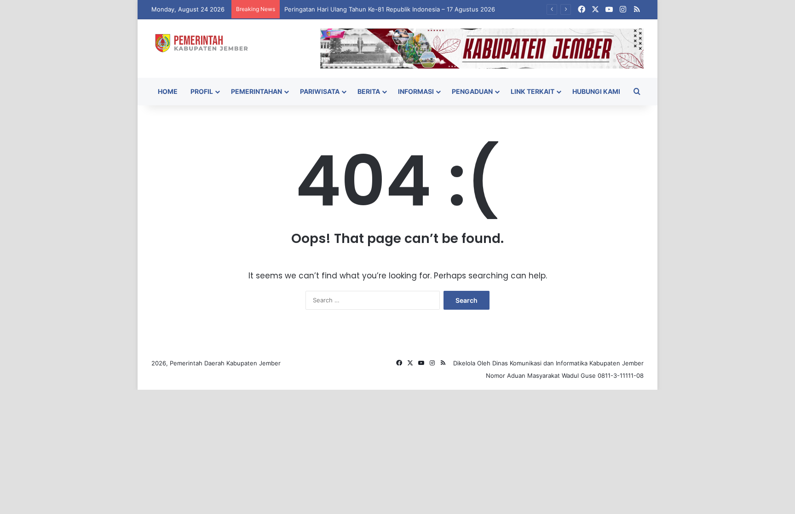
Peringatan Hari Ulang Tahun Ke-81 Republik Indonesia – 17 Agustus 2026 (389, 9)
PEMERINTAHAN (256, 91)
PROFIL (201, 91)
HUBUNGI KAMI (596, 91)
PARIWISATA (320, 91)
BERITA (368, 91)
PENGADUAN (472, 91)
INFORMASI (416, 91)
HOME (168, 91)
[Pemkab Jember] (205, 43)
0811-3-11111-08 (621, 375)
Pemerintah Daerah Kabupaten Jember (225, 363)
